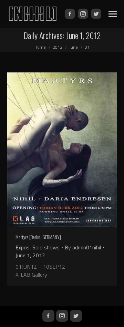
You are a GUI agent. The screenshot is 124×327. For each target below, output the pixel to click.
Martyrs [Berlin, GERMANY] (38, 236)
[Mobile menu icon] (112, 14)
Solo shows (46, 247)
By (83, 247)
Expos (23, 247)
